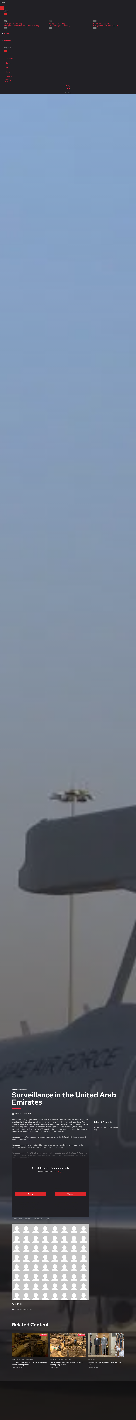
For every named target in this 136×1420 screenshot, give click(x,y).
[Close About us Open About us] (5, 51)
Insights (15, 1089)
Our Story (9, 58)
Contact (9, 77)
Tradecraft (23, 1089)
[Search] (68, 87)
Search (68, 93)
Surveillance (38, 1219)
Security (28, 1219)
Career (8, 63)
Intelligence (17, 1219)
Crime (22, 1359)
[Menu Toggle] (2, 8)
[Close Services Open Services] (5, 14)
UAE (47, 1219)
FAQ (7, 68)
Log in (60, 1172)
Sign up (30, 1194)
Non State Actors (65, 1359)
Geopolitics (16, 1359)
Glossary (9, 72)
